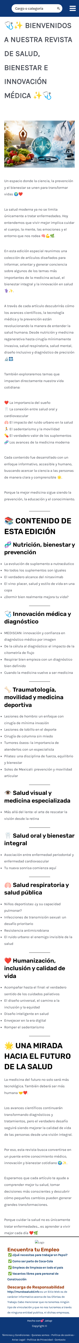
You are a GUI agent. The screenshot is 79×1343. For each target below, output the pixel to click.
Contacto (60, 1339)
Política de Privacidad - (41, 1339)
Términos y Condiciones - (17, 1335)
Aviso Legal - (19, 1339)
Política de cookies (62, 1335)
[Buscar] (58, 8)
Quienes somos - (41, 1335)
